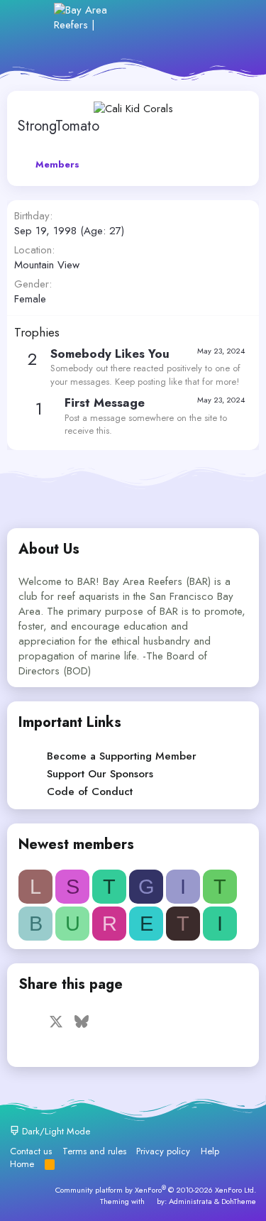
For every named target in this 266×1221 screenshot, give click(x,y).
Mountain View (46, 265)
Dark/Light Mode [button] (54, 1131)
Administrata (190, 1201)
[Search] (233, 17)
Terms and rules (94, 1151)
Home (22, 1164)
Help (210, 1151)
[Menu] (33, 17)
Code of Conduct (90, 791)
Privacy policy (163, 1151)
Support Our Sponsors (100, 774)
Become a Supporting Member (121, 756)
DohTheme (238, 1201)
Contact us (31, 1151)
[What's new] (203, 17)
